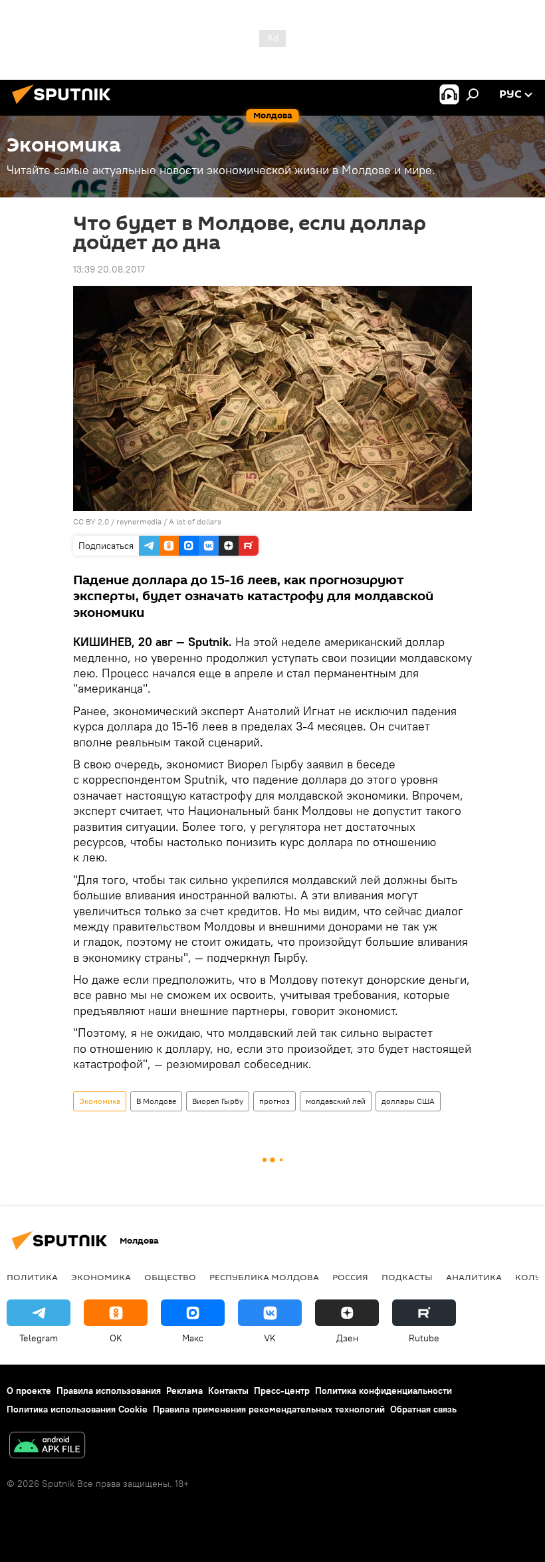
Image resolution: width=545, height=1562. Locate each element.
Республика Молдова (264, 1277)
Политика (32, 1277)
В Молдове (156, 1101)
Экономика (99, 1101)
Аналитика (474, 1277)
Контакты (228, 1390)
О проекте (29, 1390)
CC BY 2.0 (91, 521)
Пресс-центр (282, 1390)
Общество (170, 1277)
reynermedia (139, 521)
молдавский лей (336, 1101)
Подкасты (407, 1277)
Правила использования (108, 1390)
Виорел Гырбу (217, 1101)
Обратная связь (423, 1409)
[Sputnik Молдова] (65, 106)
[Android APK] (47, 1447)
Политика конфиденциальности (383, 1390)
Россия (350, 1277)
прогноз (274, 1101)
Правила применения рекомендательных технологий (269, 1409)
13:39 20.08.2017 (109, 269)
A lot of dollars (195, 521)
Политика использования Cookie (77, 1409)
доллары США (408, 1101)
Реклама (184, 1390)
